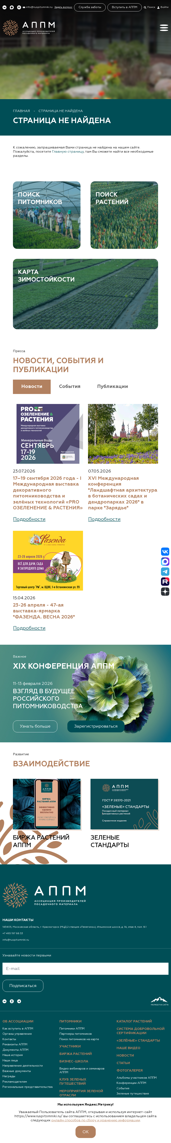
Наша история (13, 1055)
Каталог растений (134, 1021)
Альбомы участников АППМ (137, 1077)
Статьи (123, 1063)
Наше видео (128, 1048)
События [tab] (69, 386)
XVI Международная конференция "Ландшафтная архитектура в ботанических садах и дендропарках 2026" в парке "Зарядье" (122, 493)
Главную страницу (68, 151)
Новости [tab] (31, 386)
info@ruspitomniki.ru (16, 940)
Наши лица (10, 1060)
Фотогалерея (130, 1070)
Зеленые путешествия (133, 1093)
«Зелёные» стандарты (138, 1040)
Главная (21, 111)
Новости (125, 1055)
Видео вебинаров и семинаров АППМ (81, 1070)
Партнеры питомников (75, 1033)
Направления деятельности (23, 1065)
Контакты (9, 1039)
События (123, 1088)
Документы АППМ (15, 1049)
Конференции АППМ (131, 1083)
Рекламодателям (15, 1081)
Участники (70, 1046)
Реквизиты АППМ (15, 1044)
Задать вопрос (63, 7)
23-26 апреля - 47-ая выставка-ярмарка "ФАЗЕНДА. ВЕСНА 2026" (44, 611)
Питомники (70, 1021)
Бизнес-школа (73, 1061)
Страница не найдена (61, 111)
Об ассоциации (18, 1021)
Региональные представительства (28, 1087)
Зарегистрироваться (96, 726)
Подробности (29, 519)
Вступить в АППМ (124, 7)
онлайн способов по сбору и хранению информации (95, 1120)
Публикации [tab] (112, 386)
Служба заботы (90, 7)
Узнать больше (35, 726)
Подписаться (22, 986)
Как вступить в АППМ (18, 1028)
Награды (9, 1076)
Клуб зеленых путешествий (72, 1082)
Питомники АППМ (71, 1028)
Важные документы (17, 1071)
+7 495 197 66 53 (13, 933)
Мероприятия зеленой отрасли (81, 1093)
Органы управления (17, 1033)
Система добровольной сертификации (141, 1031)
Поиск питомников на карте (79, 1039)
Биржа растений (75, 1054)
